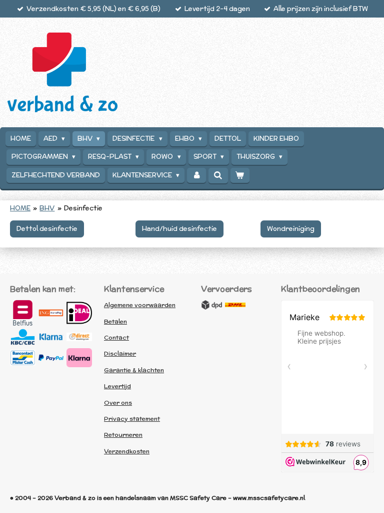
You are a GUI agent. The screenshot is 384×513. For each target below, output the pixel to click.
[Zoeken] (218, 175)
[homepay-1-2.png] (51, 313)
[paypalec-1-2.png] (51, 358)
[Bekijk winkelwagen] (240, 175)
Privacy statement (132, 418)
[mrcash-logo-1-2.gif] (22, 358)
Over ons (118, 402)
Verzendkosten (127, 451)
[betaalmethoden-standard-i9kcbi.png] (79, 358)
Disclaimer (120, 353)
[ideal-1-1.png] (79, 313)
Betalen (115, 321)
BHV (47, 208)
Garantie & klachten (134, 370)
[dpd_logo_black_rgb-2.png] (211, 305)
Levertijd (117, 386)
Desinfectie (83, 208)
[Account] (196, 175)
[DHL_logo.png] (235, 305)
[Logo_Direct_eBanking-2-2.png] (79, 337)
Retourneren (123, 434)
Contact (116, 337)
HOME (20, 208)
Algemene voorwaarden (140, 305)
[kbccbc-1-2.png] (22, 337)
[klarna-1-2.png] (51, 337)
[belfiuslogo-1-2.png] (22, 313)
